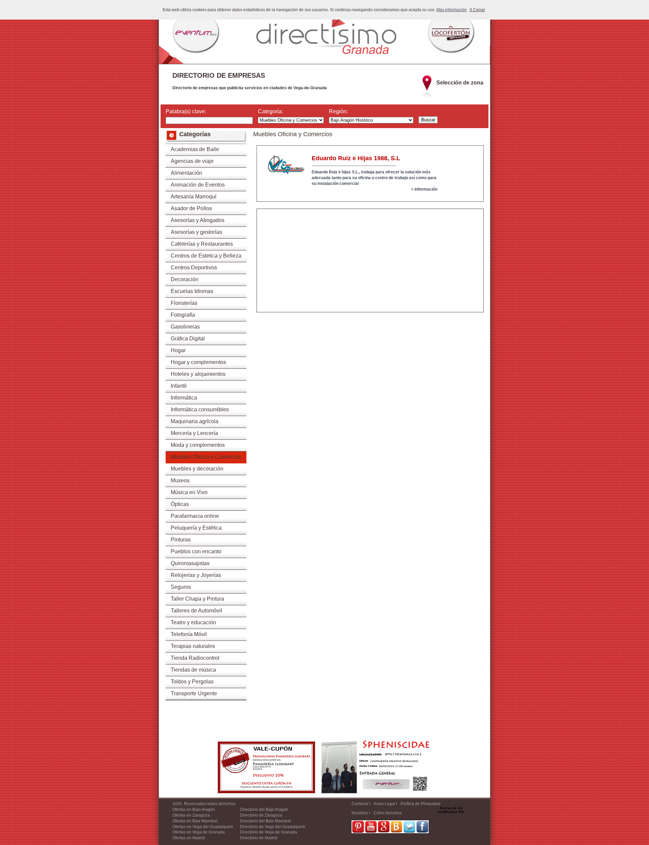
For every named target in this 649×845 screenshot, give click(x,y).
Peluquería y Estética (196, 528)
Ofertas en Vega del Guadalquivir (202, 826)
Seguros (181, 587)
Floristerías (184, 303)
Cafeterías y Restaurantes (202, 244)
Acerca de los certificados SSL (451, 810)
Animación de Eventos (198, 185)
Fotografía (183, 315)
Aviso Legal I (385, 803)
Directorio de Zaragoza (261, 815)
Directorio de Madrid (259, 838)
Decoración (184, 279)
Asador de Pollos (191, 208)
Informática (184, 398)
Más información (451, 9)
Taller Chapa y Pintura (197, 599)
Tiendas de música (193, 670)
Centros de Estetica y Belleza (206, 256)
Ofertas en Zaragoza (191, 815)
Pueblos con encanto (196, 551)
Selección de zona (459, 83)
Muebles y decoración (197, 469)
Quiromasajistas (190, 563)
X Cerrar (477, 9)
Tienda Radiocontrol (195, 658)
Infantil (179, 386)
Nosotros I (361, 813)
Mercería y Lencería (194, 433)
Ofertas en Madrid (188, 838)
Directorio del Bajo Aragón (264, 809)
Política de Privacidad (420, 803)
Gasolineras (185, 327)
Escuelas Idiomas (192, 291)
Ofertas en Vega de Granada (198, 832)
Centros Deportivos (194, 267)
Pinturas (181, 539)
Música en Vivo (189, 492)
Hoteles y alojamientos (198, 374)
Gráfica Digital (188, 338)
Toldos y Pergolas (192, 681)
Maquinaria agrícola (194, 421)
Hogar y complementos (198, 362)
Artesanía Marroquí (193, 196)
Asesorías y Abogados (197, 220)
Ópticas (180, 504)
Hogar (178, 350)
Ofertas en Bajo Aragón (193, 809)
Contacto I (361, 803)
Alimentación (186, 173)
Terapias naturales (193, 646)
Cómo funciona (388, 813)
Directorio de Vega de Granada (268, 832)
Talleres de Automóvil (196, 610)
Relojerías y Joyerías (196, 575)
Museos (180, 480)
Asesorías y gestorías (196, 232)
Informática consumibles (200, 409)
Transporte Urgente (194, 693)
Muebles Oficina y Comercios (206, 457)
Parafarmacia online (195, 516)
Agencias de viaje (192, 161)
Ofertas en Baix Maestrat (194, 821)
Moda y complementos (198, 445)
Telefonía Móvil (189, 634)
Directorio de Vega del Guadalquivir (273, 826)
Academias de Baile (195, 149)
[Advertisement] (370, 264)
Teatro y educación (193, 622)
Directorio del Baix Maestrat (265, 821)
